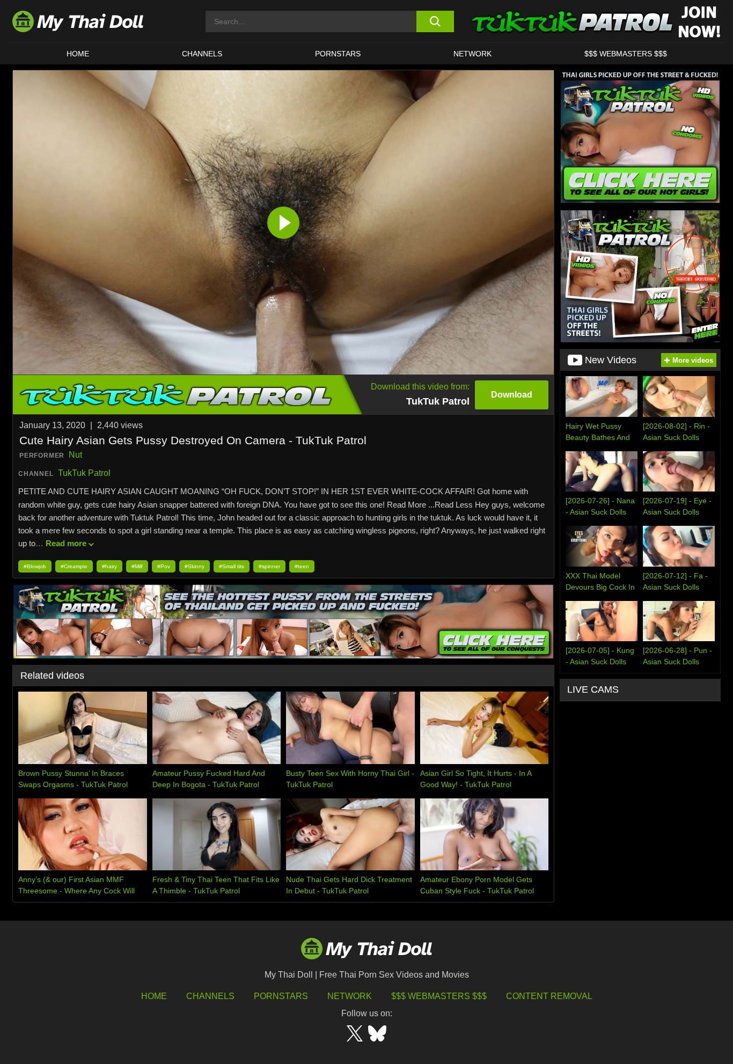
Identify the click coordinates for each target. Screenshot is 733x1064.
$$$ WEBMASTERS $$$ (625, 53)
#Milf (137, 566)
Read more (66, 543)
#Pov (163, 566)
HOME (78, 53)
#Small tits (231, 566)
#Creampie (74, 566)
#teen (302, 566)
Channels (210, 996)
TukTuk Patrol (84, 473)
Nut (75, 454)
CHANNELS (202, 53)
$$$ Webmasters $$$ (439, 996)
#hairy (109, 566)
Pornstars (338, 53)
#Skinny (194, 566)
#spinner (269, 566)
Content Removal (549, 996)
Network (472, 53)
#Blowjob (35, 566)
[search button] (434, 21)
